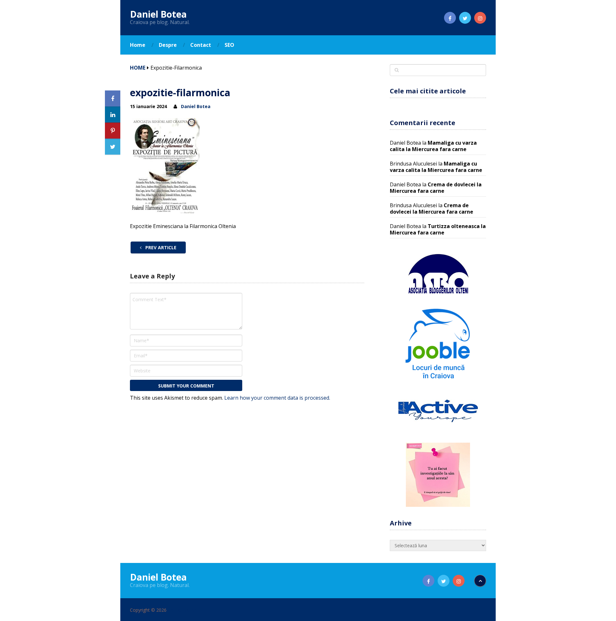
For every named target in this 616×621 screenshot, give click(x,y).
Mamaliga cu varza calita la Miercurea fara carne (433, 146)
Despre (168, 44)
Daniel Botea (158, 14)
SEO (229, 44)
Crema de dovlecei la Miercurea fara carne (436, 187)
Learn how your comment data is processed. (277, 397)
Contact (200, 44)
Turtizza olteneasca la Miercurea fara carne (438, 229)
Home (137, 44)
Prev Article (160, 247)
